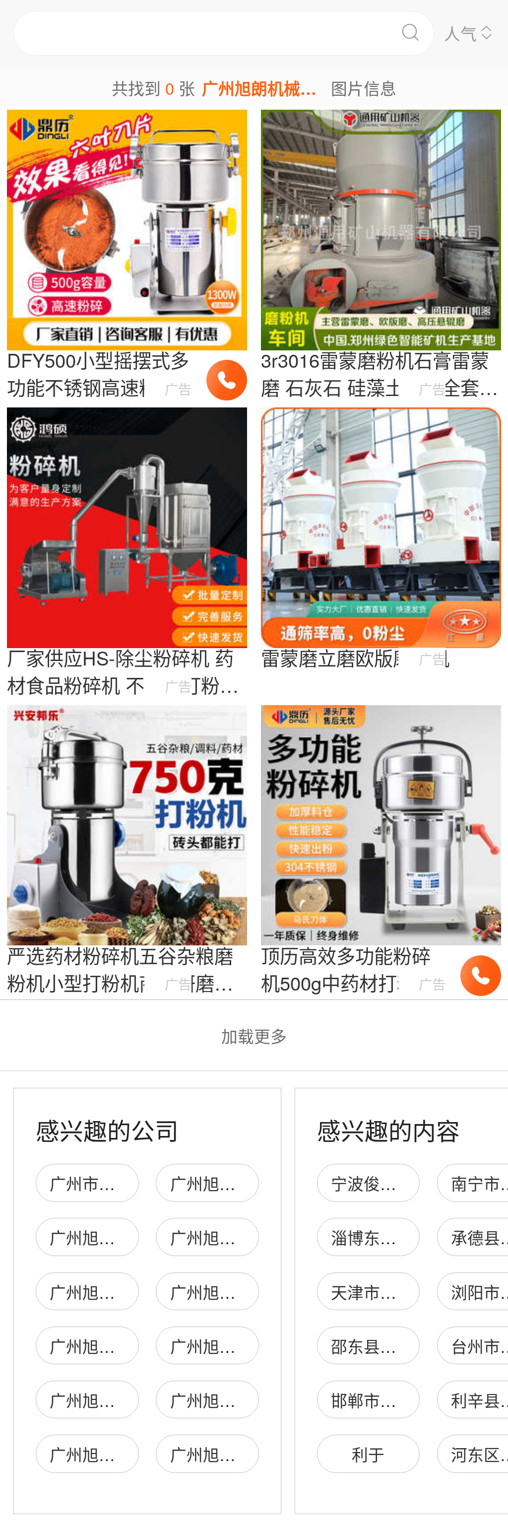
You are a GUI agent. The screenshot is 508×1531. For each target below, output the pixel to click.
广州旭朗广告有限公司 (131, 1237)
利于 (368, 1453)
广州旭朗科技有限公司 (252, 1183)
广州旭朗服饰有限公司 (131, 1291)
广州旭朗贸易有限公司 (252, 1237)
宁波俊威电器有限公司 (413, 1183)
